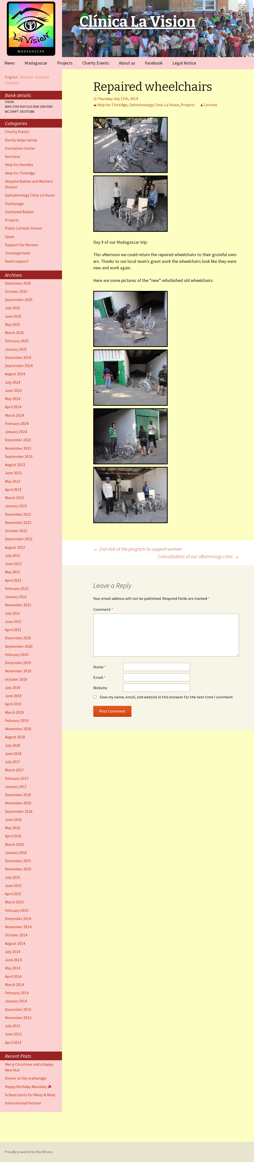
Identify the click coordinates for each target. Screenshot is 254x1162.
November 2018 (18, 728)
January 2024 (16, 431)
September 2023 (18, 456)
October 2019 (16, 679)
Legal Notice (184, 63)
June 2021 (13, 621)
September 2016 (18, 811)
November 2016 (18, 803)
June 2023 (13, 473)
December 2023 (18, 440)
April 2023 (13, 489)
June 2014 (13, 959)
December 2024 (18, 357)
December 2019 (18, 662)
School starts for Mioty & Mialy (30, 1095)
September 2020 (18, 646)
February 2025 (17, 341)
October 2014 (16, 935)
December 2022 (18, 514)
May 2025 (12, 324)
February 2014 (17, 993)
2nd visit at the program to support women (137, 549)
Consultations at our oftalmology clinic (198, 556)
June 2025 (13, 316)
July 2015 (12, 877)
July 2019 (12, 687)
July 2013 (12, 1026)
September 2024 (18, 365)
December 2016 (18, 794)
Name (99, 666)
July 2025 (12, 308)
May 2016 (12, 827)
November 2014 (18, 926)
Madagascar (36, 63)
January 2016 (16, 852)
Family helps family (21, 140)
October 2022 (16, 530)
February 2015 (17, 910)
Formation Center (20, 148)
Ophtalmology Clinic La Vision (154, 105)
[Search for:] (245, 62)
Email (99, 677)
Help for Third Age (112, 105)
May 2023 (12, 481)
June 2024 (13, 390)
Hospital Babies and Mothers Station (29, 184)
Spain (9, 236)
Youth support (17, 261)
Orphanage (14, 203)
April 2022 (13, 580)
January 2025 (16, 349)
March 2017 (14, 770)
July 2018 (12, 745)
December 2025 (18, 283)
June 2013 (13, 1034)
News (9, 63)
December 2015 (18, 860)
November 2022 (18, 522)
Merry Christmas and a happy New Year (29, 1067)
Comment (103, 609)
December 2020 (18, 638)
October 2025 (16, 291)
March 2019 (14, 712)
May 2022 (12, 572)
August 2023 (15, 464)
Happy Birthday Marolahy (26, 1086)
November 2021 (18, 605)
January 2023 (16, 506)
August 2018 (15, 737)
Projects (65, 63)
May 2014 (12, 968)
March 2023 (14, 497)
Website (100, 687)
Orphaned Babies (19, 211)
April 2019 (13, 704)
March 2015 (14, 902)
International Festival (23, 1103)
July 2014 (12, 951)
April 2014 (13, 976)
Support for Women (21, 244)
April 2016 (13, 836)
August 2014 (15, 943)
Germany (12, 156)
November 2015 (18, 869)
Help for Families (19, 164)
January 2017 (16, 786)
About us (127, 63)
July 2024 (12, 382)
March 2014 (14, 984)
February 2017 (17, 778)
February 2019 (17, 720)
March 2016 (14, 844)
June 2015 (13, 885)
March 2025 (14, 332)
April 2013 (13, 1042)
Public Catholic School (23, 228)
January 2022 (16, 596)
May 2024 (12, 398)
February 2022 (17, 588)
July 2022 (12, 555)
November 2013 (18, 1017)
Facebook (154, 63)
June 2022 (13, 563)
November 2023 (18, 448)
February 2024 (17, 423)
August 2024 (15, 374)
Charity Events (95, 63)
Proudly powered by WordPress (29, 1152)
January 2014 (16, 1001)
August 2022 (15, 547)
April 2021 (13, 629)
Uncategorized (17, 253)
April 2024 (13, 407)
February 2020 (17, 654)
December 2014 (18, 918)
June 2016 (13, 819)
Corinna (210, 105)
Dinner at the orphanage (25, 1078)
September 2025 (18, 299)
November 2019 (18, 671)
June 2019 (13, 695)
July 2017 (12, 761)
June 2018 (13, 753)
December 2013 (18, 1009)
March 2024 (14, 415)
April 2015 (13, 893)
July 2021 (12, 613)
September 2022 (18, 539)
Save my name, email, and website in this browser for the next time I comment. (167, 696)
